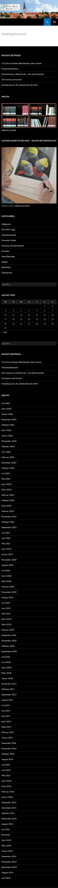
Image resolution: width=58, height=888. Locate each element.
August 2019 (7, 597)
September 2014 (9, 867)
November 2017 (9, 683)
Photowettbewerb (9, 68)
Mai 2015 (5, 834)
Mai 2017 (5, 716)
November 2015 (9, 807)
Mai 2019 (5, 613)
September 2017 (9, 694)
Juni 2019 (6, 608)
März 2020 (6, 581)
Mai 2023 (5, 478)
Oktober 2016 (7, 754)
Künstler (5, 251)
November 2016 (9, 748)
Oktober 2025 (7, 425)
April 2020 (6, 576)
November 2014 (9, 861)
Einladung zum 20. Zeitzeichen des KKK (19, 85)
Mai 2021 (5, 543)
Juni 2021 (6, 538)
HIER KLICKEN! (8, 130)
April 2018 (6, 667)
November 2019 (9, 592)
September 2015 (9, 818)
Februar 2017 (7, 732)
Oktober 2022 (7, 500)
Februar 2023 (7, 495)
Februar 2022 (7, 511)
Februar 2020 (7, 586)
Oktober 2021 (7, 522)
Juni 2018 (6, 662)
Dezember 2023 (8, 462)
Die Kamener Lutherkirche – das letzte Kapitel (22, 74)
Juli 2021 (5, 532)
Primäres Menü (54, 22)
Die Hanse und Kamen (11, 79)
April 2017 (6, 721)
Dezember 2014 (8, 856)
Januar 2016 (7, 797)
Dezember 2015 (8, 802)
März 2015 (6, 845)
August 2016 (7, 759)
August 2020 (7, 565)
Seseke (4, 262)
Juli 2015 (5, 829)
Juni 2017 (6, 710)
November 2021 (9, 516)
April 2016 (6, 781)
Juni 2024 (6, 452)
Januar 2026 (7, 414)
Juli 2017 (5, 705)
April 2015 (6, 840)
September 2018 (9, 651)
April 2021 (6, 549)
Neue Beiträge (8, 256)
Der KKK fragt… (8, 229)
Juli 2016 (5, 764)
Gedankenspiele (8, 235)
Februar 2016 (7, 791)
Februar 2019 (7, 630)
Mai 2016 (5, 775)
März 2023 (6, 489)
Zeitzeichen (6, 272)
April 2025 (6, 430)
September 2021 (9, 527)
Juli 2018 (5, 656)
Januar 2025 (7, 435)
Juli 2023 (5, 473)
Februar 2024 (7, 457)
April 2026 (6, 408)
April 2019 (6, 619)
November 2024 (9, 441)
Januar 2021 (7, 554)
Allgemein (6, 224)
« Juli (4, 332)
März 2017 (6, 727)
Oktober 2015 (7, 813)
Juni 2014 (6, 878)
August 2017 (7, 700)
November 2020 (9, 559)
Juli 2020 (5, 570)
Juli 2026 (5, 403)
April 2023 (6, 484)
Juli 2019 (5, 603)
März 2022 (6, 505)
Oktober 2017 (7, 689)
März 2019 (6, 624)
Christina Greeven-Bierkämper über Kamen (21, 63)
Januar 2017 (7, 737)
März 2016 (6, 786)
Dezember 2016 (8, 743)
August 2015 (7, 824)
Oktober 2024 (7, 446)
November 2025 (9, 419)
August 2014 (7, 872)
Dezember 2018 (8, 635)
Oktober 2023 (7, 468)
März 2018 (6, 673)
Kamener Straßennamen (12, 245)
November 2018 (9, 640)
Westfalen (6, 267)
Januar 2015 (7, 851)
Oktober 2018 (7, 646)
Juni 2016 (6, 770)
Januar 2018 (7, 678)
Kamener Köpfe (8, 240)
